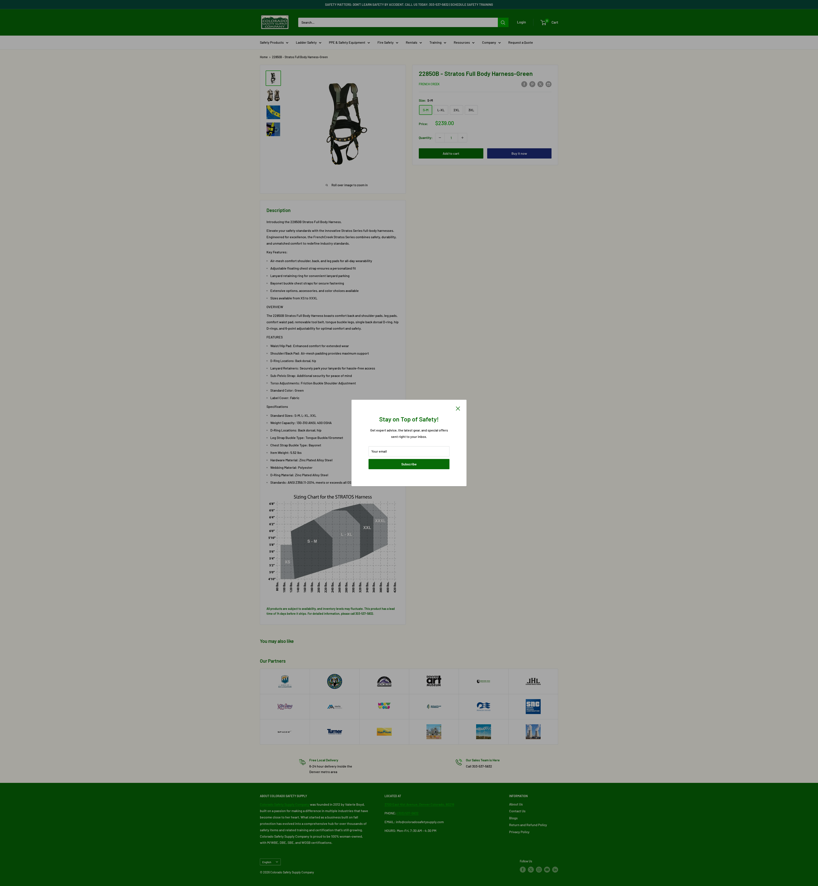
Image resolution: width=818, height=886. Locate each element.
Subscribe (409, 464)
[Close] (458, 408)
